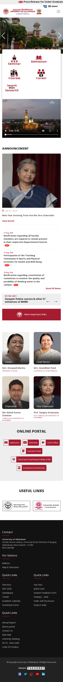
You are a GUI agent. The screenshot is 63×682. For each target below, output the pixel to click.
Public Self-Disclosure (44, 601)
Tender (5, 596)
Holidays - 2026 (41, 596)
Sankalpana (7, 592)
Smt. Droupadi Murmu (13, 368)
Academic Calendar (11, 601)
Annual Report (9, 622)
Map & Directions (10, 567)
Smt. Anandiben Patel (45, 368)
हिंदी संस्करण (53, 6)
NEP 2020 (7, 588)
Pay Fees (38, 584)
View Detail (8, 220)
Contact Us (7, 630)
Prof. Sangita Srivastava (46, 412)
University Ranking (10, 638)
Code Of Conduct (10, 647)
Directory (6, 584)
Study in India (40, 605)
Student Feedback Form (45, 592)
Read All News (53, 288)
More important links (35, 314)
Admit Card (39, 588)
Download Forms (10, 605)
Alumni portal (8, 626)
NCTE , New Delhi (10, 642)
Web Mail (6, 634)
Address (6, 563)
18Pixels (39, 677)
